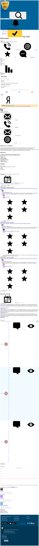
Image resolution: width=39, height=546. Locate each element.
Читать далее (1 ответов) (4, 307)
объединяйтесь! (8, 10)
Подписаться (3, 73)
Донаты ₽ (2, 74)
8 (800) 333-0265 (16, 28)
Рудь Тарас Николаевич (5, 192)
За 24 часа (14, 174)
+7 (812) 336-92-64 (4, 537)
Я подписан (8, 487)
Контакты (27, 516)
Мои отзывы (10, 174)
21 (6, 511)
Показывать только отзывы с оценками (7, 183)
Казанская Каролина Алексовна (8, 231)
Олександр (2, 498)
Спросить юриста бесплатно (4, 26)
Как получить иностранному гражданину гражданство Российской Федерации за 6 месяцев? (15, 223)
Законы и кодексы (16, 518)
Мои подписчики (3, 487)
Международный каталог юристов (6, 516)
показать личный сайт (4, 161)
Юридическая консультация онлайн (5, 11)
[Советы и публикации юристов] (5, 9)
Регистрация (28, 518)
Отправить (2, 81)
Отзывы (6, 174)
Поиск (37, 321)
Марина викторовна (6, 266)
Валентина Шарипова (4, 505)
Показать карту (2, 156)
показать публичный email (4, 159)
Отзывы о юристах (4, 518)
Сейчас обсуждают (5, 31)
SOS (3, 34)
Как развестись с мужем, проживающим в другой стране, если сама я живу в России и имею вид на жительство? (18, 258)
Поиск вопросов (16, 516)
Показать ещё (3, 317)
